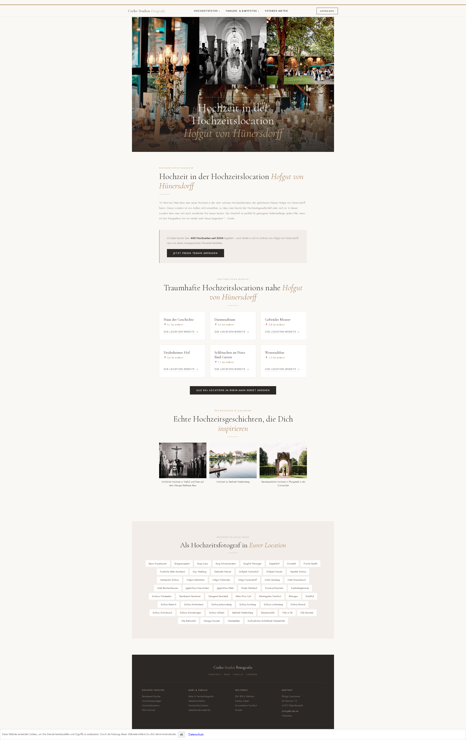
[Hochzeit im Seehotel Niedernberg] (233, 460)
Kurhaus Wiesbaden (161, 596)
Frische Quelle (310, 563)
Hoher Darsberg (272, 580)
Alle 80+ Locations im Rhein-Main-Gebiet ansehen (233, 390)
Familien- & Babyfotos (242, 11)
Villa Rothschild (188, 621)
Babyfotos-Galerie (197, 701)
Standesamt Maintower (190, 596)
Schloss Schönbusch (162, 612)
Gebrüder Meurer (222, 571)
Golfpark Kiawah (274, 571)
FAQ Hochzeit (148, 710)
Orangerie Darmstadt (218, 596)
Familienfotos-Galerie (198, 705)
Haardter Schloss (298, 571)
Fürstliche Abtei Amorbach (172, 571)
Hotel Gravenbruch (297, 580)
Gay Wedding (199, 571)
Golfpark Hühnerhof (248, 571)
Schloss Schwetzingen (190, 612)
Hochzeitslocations (150, 705)
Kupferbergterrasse (300, 588)
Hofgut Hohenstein (221, 580)
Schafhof (309, 596)
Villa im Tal (287, 612)
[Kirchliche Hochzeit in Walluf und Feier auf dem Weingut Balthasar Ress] (182, 460)
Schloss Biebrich (168, 604)
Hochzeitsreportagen (151, 701)
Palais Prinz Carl (243, 596)
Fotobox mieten (276, 11)
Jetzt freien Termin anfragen (195, 253)
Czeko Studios (146, 11)
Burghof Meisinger (252, 563)
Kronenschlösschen (274, 588)
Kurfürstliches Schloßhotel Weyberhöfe (266, 621)
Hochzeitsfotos (206, 11)
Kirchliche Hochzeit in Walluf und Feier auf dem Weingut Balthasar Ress (183, 483)
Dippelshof (274, 563)
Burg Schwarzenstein (226, 563)
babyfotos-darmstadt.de (199, 710)
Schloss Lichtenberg (273, 604)
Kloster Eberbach (249, 588)
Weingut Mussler (212, 621)
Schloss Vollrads (216, 612)
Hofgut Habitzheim (196, 580)
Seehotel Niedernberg (242, 612)
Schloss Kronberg (247, 604)
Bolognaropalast (182, 563)
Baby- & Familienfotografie (201, 696)
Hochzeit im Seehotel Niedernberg (233, 481)
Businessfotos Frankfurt (246, 705)
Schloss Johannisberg (221, 604)
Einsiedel (291, 563)
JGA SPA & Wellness (244, 696)
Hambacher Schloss (169, 580)
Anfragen (327, 10)
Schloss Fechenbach (194, 604)
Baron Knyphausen (158, 563)
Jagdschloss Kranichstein (197, 588)
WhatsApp (287, 715)
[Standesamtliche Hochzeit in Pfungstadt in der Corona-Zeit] (283, 460)
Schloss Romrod (298, 604)
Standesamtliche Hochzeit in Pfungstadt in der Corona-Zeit (283, 483)
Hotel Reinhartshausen (167, 588)
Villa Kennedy (306, 612)
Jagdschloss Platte (225, 588)
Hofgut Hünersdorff (247, 580)
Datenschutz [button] (196, 734)
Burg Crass (202, 563)
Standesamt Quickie (151, 696)
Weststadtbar (234, 621)
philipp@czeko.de (290, 711)
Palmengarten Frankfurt (270, 596)
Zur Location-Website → (181, 331)
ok (181, 734)
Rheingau (293, 596)
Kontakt (238, 710)
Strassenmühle (268, 612)
